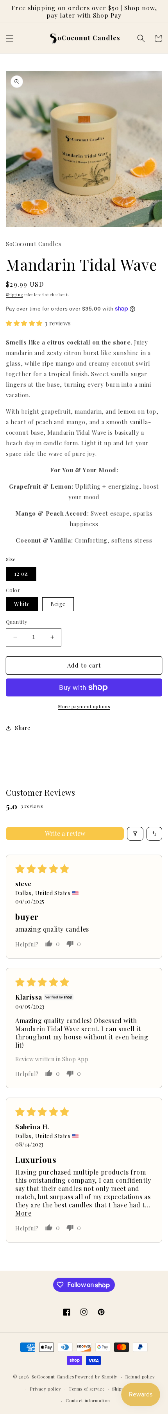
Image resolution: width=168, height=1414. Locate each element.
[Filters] (135, 834)
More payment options (84, 706)
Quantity (16, 621)
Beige (58, 604)
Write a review (65, 833)
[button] (9, 38)
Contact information (88, 1400)
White (22, 604)
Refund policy (140, 1377)
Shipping (14, 294)
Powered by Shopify (96, 1377)
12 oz (21, 573)
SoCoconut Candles (53, 1377)
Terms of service (86, 1389)
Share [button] (22, 728)
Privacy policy (45, 1389)
